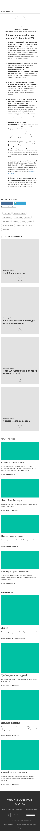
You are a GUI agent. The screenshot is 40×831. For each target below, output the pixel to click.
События (25, 800)
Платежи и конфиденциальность (26, 825)
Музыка (27, 217)
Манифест (19, 809)
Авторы (4, 809)
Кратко (20, 804)
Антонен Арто (7, 217)
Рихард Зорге (21, 225)
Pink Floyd (7, 213)
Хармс (30, 221)
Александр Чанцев (19, 213)
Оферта (20, 828)
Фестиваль (6, 221)
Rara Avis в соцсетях (31, 809)
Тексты (12, 800)
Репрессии (6, 229)
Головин (15, 221)
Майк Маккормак (8, 225)
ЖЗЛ (30, 225)
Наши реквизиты (9, 825)
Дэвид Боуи (18, 217)
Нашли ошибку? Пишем (8, 207)
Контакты (11, 809)
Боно (23, 221)
